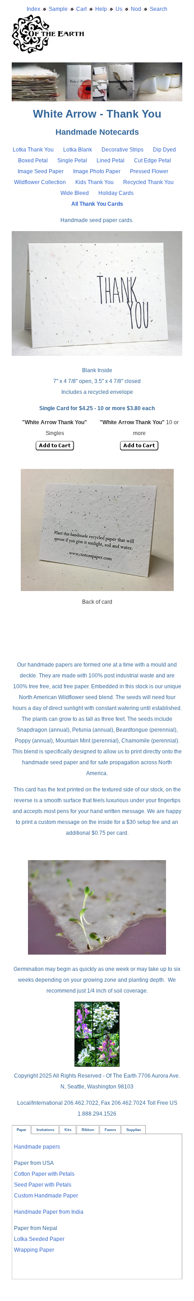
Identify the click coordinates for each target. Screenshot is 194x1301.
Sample (58, 9)
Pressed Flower (149, 171)
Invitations (45, 1129)
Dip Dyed (165, 150)
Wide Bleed (74, 193)
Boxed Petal (33, 160)
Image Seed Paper (41, 171)
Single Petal (72, 160)
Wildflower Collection (40, 182)
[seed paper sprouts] (97, 953)
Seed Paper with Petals (42, 1185)
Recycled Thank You (148, 182)
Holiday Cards (116, 193)
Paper (21, 1129)
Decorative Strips (123, 150)
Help (101, 9)
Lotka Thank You (33, 150)
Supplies (133, 1129)
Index (33, 9)
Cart (81, 9)
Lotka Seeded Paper (39, 1239)
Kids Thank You (95, 182)
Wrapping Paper (34, 1250)
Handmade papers (37, 1147)
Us (118, 9)
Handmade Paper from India (48, 1212)
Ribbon (88, 1129)
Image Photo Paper (97, 171)
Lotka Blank (77, 150)
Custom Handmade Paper (46, 1195)
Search (158, 9)
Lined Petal (111, 160)
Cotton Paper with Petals (44, 1174)
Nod (136, 9)
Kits (68, 1129)
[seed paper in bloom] (97, 1065)
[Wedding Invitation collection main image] (97, 68)
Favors (110, 1129)
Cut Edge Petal (153, 160)
